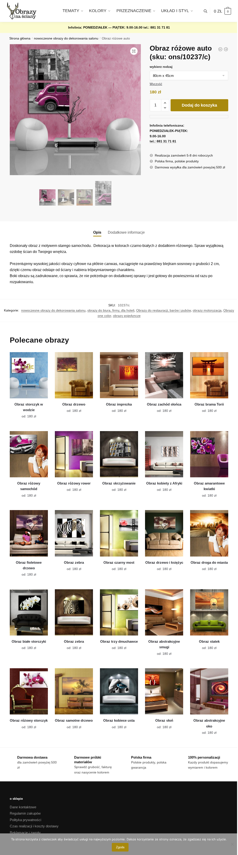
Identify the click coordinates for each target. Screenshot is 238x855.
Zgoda (120, 847)
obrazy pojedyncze (127, 316)
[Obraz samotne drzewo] (74, 691)
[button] (134, 51)
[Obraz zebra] (74, 533)
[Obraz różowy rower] (74, 454)
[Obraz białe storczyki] (29, 612)
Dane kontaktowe (23, 807)
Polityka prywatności (25, 820)
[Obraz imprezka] (119, 375)
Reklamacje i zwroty (25, 833)
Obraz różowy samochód (28, 486)
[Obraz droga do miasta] (209, 533)
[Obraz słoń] (164, 691)
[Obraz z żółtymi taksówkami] (220, 49)
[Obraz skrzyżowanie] (119, 454)
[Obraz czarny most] (119, 533)
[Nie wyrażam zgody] (232, 844)
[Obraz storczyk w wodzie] (29, 375)
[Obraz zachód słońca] (164, 375)
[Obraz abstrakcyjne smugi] (164, 612)
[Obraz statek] (209, 612)
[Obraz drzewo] (74, 375)
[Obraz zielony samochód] (226, 49)
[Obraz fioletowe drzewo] (29, 533)
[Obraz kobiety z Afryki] (164, 454)
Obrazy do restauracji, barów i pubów (163, 310)
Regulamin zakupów (25, 813)
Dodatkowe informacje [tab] (126, 232)
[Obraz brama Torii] (209, 375)
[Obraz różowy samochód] (29, 454)
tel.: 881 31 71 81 (156, 27)
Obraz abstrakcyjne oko (209, 723)
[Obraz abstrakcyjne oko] (209, 691)
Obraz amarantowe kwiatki (209, 486)
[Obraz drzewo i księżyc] (164, 533)
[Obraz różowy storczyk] (29, 691)
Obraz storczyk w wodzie (28, 407)
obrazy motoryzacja (207, 310)
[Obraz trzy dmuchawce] (119, 612)
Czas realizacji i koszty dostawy (34, 826)
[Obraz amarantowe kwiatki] (209, 454)
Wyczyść (156, 84)
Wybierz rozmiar (25, 414)
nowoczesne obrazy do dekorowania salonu (66, 38)
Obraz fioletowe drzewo (29, 565)
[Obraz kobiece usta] (119, 691)
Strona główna (19, 38)
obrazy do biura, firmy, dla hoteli (110, 310)
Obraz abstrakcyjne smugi (164, 644)
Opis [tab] (97, 232)
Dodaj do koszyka (199, 105)
